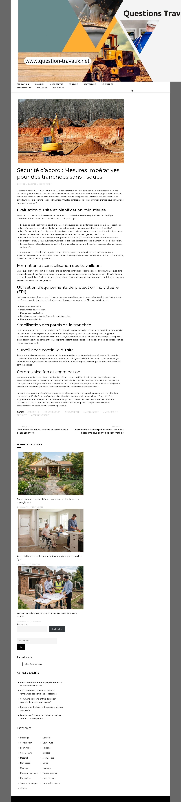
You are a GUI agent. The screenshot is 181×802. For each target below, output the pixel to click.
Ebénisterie (25, 748)
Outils (45, 763)
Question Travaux (33, 664)
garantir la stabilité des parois (89, 333)
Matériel (24, 758)
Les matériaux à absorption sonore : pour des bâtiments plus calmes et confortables (99, 431)
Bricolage (42, 87)
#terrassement (40, 415)
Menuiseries (107, 84)
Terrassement (24, 87)
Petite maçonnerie (29, 773)
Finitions (46, 748)
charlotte (23, 507)
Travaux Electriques (29, 783)
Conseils (46, 738)
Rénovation (23, 84)
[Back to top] (178, 799)
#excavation (72, 412)
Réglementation (50, 773)
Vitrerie (23, 788)
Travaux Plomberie (51, 783)
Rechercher (22, 624)
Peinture (73, 84)
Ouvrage (24, 768)
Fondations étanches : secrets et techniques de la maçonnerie (42, 431)
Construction (45, 184)
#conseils (33, 412)
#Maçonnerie (91, 412)
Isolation (39, 84)
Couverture (89, 84)
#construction (52, 412)
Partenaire (58, 87)
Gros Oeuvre (56, 84)
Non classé (25, 763)
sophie (22, 184)
